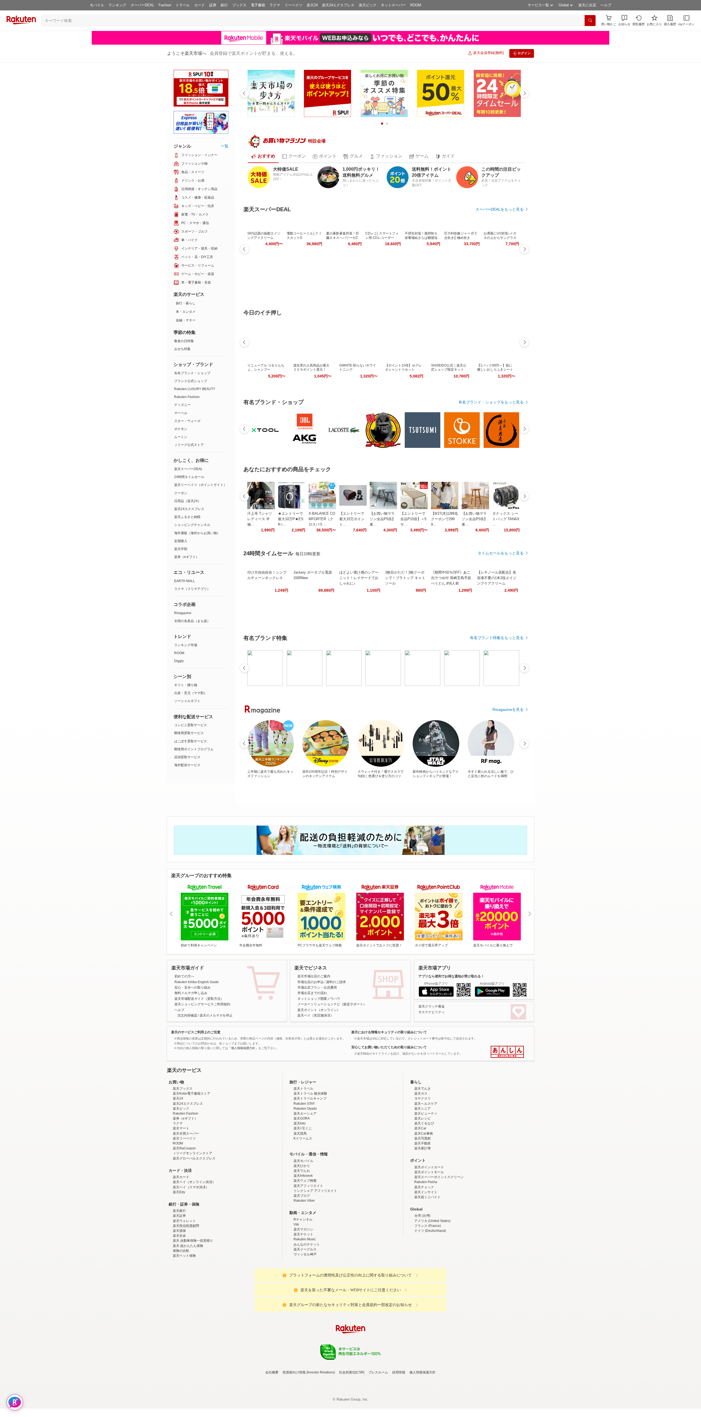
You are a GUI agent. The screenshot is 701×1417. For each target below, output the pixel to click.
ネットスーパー (393, 5)
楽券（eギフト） (186, 557)
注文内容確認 (187, 1015)
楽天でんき (422, 1136)
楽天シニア (422, 1156)
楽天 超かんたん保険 (188, 1294)
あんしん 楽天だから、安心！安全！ (507, 1052)
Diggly (179, 661)
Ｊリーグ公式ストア (189, 445)
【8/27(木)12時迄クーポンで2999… (444, 518)
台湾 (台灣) (422, 1264)
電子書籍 (258, 5)
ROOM (415, 5)
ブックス (239, 5)
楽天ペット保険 (184, 1304)
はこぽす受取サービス (190, 741)
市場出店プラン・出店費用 (317, 987)
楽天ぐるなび (424, 1171)
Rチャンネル (303, 1267)
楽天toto (300, 1171)
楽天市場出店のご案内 (313, 976)
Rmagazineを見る (508, 709)
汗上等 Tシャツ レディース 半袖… (259, 518)
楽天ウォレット (184, 1269)
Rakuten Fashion (187, 397)
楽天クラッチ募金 (431, 1006)
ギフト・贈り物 (185, 685)
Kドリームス (303, 1186)
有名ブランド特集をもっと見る (497, 637)
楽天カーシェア (305, 1161)
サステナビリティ (431, 1012)
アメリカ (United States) (432, 1269)
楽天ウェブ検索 (305, 1228)
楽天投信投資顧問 (186, 1274)
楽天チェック (424, 1235)
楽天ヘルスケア (425, 1151)
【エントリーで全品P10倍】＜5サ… (413, 518)
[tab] (263, 156)
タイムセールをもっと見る (501, 553)
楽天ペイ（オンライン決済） (194, 1230)
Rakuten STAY (304, 1151)
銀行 (224, 5)
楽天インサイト (425, 1240)
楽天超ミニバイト (427, 1245)
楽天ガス (420, 1141)
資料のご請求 (336, 982)
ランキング (117, 5)
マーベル (180, 413)
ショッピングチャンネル (192, 525)
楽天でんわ (302, 1219)
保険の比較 (181, 1299)
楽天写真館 (422, 1186)
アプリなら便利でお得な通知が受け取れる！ (451, 976)
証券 (212, 5)
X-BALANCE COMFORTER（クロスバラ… (322, 518)
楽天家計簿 (422, 1196)
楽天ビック (368, 5)
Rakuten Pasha (425, 1230)
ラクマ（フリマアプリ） (192, 589)
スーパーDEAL (142, 5)
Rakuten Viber (304, 1248)
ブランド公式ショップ (190, 381)
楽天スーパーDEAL (188, 469)
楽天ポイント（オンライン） (318, 1010)
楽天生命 (179, 1284)
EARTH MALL (184, 581)
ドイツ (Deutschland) (430, 1279)
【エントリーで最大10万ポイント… (351, 518)
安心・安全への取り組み (192, 987)
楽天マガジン (303, 1277)
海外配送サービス (187, 765)
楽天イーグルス (305, 1297)
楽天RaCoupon (184, 1196)
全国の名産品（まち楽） (192, 621)
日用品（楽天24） (187, 501)
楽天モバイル (303, 1209)
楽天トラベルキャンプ (310, 1146)
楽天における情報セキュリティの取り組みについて (389, 1032)
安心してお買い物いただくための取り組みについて (389, 1047)
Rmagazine (182, 613)
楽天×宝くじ (303, 1176)
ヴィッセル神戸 (305, 1302)
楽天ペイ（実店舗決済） (315, 1015)
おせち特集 (182, 349)
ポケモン (180, 429)
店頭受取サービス (187, 757)
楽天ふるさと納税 (187, 517)
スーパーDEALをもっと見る (499, 209)
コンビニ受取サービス (190, 725)
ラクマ (274, 5)
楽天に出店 (587, 5)
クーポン (180, 493)
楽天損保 (179, 1279)
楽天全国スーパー (186, 1181)
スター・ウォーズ (187, 421)
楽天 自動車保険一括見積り (193, 1288)
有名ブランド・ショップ (192, 373)
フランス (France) (427, 1274)
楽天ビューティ (425, 1161)
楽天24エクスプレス (338, 5)
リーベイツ (293, 5)
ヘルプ (606, 5)
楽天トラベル (303, 1136)
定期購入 (180, 541)
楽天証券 (179, 1264)
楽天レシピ (422, 1166)
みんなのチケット (307, 1292)
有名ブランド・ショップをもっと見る (491, 402)
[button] (624, 20)
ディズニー (182, 405)
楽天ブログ (302, 1244)
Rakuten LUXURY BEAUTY (194, 389)
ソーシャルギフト (187, 701)
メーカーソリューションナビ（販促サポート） (331, 1004)
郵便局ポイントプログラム (194, 749)
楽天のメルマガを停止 (216, 1015)
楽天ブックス (183, 1136)
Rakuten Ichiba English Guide (196, 982)
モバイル (97, 5)
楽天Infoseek (303, 1224)
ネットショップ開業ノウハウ (318, 999)
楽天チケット (303, 1282)
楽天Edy (179, 1240)
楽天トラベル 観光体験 (310, 1141)
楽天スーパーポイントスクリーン (439, 1225)
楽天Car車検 (423, 1181)
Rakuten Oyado (305, 1156)
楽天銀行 (179, 1259)
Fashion (165, 5)
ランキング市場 (185, 645)
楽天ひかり (302, 1214)
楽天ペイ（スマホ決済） (191, 1235)
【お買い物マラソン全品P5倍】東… (382, 518)
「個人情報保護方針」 (243, 1048)
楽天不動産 (422, 1191)
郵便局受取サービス (189, 733)
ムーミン (180, 437)
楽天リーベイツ (184, 1186)
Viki (296, 1272)
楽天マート (181, 1176)
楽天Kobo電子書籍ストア (191, 1141)
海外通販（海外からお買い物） (197, 533)
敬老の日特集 (184, 341)
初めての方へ (184, 976)
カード (199, 5)
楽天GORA (302, 1166)
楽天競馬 (300, 1181)
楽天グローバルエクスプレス (194, 1206)
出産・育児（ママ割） (190, 693)
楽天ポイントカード (429, 1215)
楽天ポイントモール (429, 1220)
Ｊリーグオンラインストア (192, 1201)
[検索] (590, 20)
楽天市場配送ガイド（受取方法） (199, 999)
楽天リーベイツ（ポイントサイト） (200, 485)
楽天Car (420, 1176)
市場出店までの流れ (312, 993)
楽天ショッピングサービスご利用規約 (202, 1004)
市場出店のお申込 (310, 982)
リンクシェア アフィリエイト (315, 1239)
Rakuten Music (305, 1287)
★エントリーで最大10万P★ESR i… (290, 518)
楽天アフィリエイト (308, 1234)
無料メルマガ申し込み (190, 993)
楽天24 (312, 5)
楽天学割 (180, 549)
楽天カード (181, 1225)
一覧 (224, 146)
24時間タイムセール (189, 477)
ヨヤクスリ (422, 1146)
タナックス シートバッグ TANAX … (505, 518)
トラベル (183, 5)
